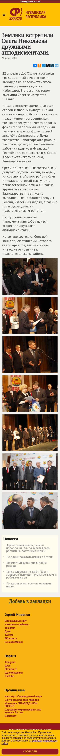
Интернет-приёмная (16, 624)
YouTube (9, 676)
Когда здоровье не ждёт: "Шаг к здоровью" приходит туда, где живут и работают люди (30, 574)
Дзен (7, 631)
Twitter (9, 634)
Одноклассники (14, 642)
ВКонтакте (11, 638)
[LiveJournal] (52, 65)
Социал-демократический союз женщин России (23, 711)
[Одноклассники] (39, 65)
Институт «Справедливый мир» (23, 696)
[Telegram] (56, 65)
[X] (48, 65)
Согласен (30, 751)
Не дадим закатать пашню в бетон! (28, 557)
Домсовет (10, 715)
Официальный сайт (16, 620)
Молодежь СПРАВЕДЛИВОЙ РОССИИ (21, 704)
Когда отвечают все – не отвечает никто (27, 585)
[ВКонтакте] (35, 65)
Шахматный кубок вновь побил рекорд (25, 564)
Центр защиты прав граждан (22, 699)
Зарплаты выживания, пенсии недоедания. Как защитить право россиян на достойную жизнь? (26, 548)
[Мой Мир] (44, 65)
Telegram (10, 627)
